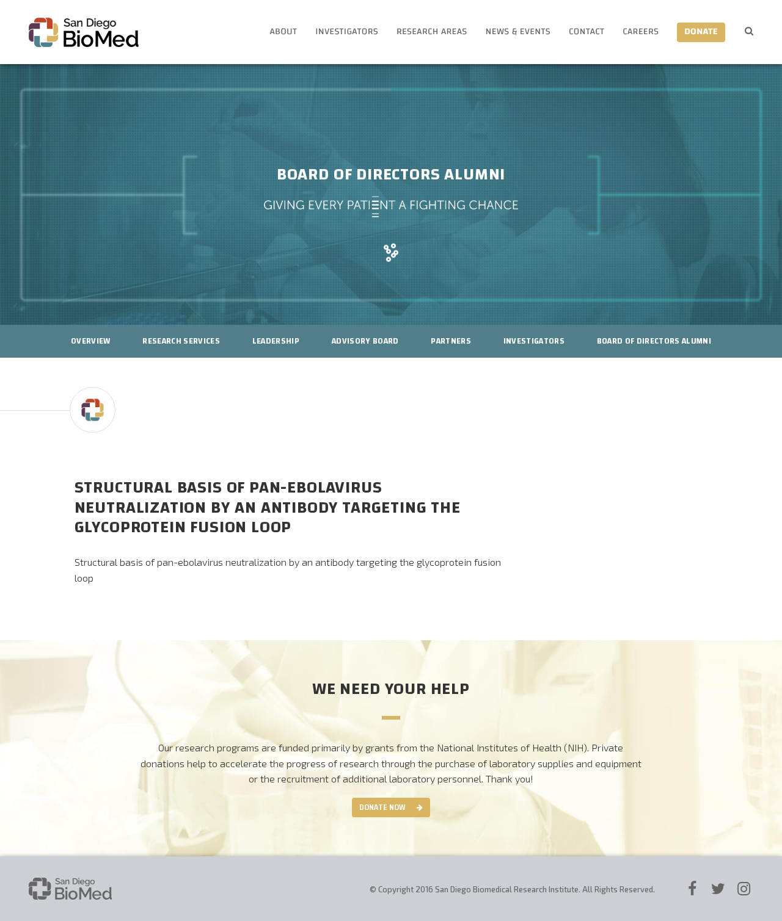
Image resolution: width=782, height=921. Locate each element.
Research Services (181, 341)
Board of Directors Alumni (654, 341)
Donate (701, 32)
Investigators (346, 32)
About (283, 32)
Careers (641, 32)
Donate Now (382, 807)
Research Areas (431, 32)
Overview (91, 341)
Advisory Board (365, 341)
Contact (586, 32)
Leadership (275, 341)
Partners (451, 341)
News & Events (518, 32)
